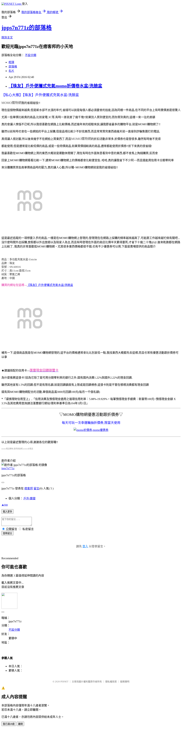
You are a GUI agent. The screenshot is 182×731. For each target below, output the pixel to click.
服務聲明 (124, 681)
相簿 (11, 62)
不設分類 (30, 55)
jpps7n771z (7, 468)
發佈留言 (7, 533)
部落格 (13, 66)
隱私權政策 (111, 681)
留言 (36, 488)
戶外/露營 (29, 498)
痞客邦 (28, 488)
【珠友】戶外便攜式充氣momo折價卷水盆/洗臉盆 (55, 86)
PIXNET (64, 681)
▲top (4, 504)
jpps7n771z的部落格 (26, 27)
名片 (11, 70)
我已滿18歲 (9, 724)
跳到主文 (7, 37)
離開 (20, 724)
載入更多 (7, 511)
